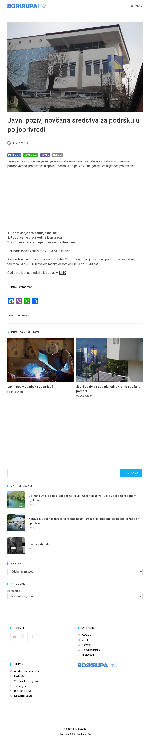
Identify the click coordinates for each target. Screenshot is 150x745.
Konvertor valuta (23, 695)
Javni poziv (20, 315)
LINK (62, 273)
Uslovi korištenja (91, 649)
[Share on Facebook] (14, 637)
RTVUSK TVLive (22, 690)
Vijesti (85, 640)
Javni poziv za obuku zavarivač (30, 386)
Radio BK (19, 676)
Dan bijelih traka (39, 544)
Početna (86, 635)
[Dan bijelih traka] (15, 545)
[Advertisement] (74, 199)
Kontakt (86, 644)
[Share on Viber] (24, 637)
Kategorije (13, 590)
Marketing (80, 728)
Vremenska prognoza (26, 681)
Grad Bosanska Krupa (26, 671)
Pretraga (131, 472)
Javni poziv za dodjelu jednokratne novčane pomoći (108, 389)
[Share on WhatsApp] (33, 637)
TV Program (20, 686)
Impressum (88, 654)
